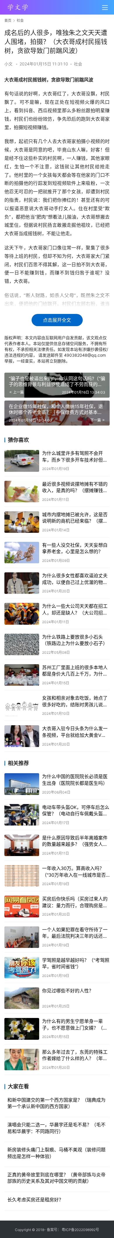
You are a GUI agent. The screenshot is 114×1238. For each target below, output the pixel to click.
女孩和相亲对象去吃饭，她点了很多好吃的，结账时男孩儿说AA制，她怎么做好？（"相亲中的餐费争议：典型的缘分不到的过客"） (75, 701)
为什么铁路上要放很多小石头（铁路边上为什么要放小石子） (75, 640)
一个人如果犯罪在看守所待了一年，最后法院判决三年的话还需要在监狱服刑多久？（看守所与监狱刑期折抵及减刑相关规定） (75, 933)
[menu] (105, 7)
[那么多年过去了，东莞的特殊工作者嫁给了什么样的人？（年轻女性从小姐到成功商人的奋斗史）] (21, 1059)
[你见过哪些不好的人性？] (21, 998)
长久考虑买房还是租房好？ (35, 1200)
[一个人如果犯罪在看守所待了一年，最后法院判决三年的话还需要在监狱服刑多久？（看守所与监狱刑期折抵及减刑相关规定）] (21, 937)
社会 (78, 63)
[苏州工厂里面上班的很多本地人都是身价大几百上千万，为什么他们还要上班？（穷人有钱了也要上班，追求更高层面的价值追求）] (21, 675)
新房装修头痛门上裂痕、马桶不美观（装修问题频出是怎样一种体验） (56, 1153)
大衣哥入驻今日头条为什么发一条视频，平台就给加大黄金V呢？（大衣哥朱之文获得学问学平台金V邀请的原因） (75, 732)
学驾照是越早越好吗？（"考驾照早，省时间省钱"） (75, 963)
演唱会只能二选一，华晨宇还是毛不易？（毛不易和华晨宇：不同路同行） (56, 1128)
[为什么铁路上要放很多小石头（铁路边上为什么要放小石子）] (21, 644)
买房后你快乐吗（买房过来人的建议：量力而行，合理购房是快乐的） (75, 902)
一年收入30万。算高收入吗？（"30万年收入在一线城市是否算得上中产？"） (74, 871)
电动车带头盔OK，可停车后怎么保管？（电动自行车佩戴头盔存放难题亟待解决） (75, 810)
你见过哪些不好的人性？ (68, 991)
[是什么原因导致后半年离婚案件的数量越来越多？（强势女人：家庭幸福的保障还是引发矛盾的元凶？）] (21, 845)
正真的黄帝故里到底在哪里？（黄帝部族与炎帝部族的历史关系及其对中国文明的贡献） (56, 1178)
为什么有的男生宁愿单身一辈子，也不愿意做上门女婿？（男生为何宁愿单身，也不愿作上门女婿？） (75, 1024)
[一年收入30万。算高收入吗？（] (21, 876)
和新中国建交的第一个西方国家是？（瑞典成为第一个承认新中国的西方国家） (56, 1103)
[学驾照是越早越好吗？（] (21, 967)
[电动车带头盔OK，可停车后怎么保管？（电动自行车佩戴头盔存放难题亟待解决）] (21, 815)
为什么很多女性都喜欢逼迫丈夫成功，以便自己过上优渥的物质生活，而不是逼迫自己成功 (75, 579)
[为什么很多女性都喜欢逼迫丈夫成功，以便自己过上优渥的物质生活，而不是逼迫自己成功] (21, 583)
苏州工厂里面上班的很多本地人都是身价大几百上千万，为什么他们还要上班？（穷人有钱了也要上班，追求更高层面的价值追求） (75, 670)
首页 (7, 20)
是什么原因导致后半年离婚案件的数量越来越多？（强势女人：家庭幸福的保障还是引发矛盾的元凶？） (75, 841)
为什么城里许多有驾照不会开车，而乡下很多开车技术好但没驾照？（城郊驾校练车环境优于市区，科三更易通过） (75, 456)
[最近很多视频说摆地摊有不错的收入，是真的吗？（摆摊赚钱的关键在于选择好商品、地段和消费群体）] (21, 491)
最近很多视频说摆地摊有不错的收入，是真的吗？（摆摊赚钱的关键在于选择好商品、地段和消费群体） (75, 487)
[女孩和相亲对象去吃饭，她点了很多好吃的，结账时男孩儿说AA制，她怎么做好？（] (21, 705)
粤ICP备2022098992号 (80, 1230)
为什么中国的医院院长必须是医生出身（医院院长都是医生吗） (75, 779)
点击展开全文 (57, 320)
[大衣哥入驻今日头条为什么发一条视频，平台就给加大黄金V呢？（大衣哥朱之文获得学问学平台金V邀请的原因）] (21, 736)
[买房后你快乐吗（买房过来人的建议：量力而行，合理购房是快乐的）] (21, 906)
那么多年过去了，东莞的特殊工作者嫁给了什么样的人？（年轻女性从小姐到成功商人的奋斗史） (75, 1055)
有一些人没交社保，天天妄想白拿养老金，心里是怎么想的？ (75, 548)
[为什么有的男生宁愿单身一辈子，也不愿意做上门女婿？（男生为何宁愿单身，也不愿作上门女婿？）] (21, 1028)
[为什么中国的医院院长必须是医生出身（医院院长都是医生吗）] (21, 784)
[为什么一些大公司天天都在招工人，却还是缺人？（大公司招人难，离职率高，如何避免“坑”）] (21, 613)
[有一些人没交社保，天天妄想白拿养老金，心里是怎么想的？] (21, 552)
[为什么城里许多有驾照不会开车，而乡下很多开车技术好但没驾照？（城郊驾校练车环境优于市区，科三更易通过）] (21, 460)
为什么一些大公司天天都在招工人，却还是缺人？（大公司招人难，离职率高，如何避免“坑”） (75, 609)
